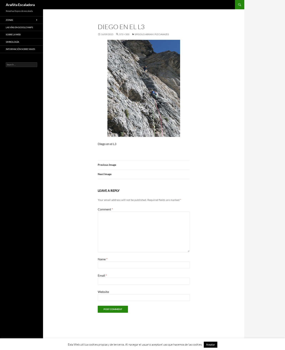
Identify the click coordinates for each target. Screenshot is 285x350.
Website (103, 292)
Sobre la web (13, 34)
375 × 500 (124, 34)
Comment (105, 209)
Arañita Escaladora (20, 5)
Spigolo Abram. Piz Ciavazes (152, 34)
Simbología (12, 42)
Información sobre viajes (20, 49)
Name (102, 259)
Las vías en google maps (19, 27)
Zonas (9, 20)
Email (102, 275)
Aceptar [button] (210, 344)
